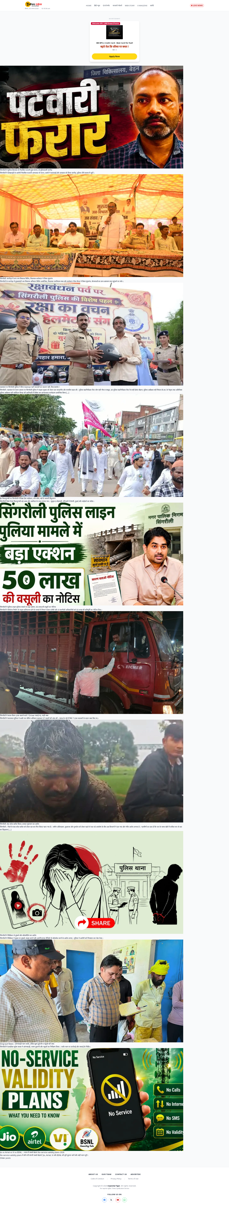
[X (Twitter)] (111, 1200)
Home (88, 5)
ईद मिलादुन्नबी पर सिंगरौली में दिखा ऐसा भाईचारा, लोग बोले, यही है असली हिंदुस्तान (27, 498)
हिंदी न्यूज (97, 5)
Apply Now (114, 56)
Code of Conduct (97, 1179)
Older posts (5, 1158)
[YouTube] (117, 1200)
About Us (93, 1174)
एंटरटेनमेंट (106, 5)
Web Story (130, 5)
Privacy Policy (116, 1179)
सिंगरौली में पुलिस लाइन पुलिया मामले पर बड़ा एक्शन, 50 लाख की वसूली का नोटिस (28, 607)
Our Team (106, 1174)
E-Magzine (142, 5)
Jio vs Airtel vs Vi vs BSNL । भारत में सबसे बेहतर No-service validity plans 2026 (32, 1152)
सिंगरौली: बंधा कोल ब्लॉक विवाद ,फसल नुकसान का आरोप (19, 824)
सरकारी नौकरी (117, 5)
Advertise (136, 1174)
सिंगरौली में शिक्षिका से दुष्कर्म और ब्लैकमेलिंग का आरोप (18, 935)
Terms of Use (133, 1179)
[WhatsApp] (124, 1200)
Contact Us (121, 1174)
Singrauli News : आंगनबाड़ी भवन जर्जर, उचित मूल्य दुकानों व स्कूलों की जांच (27, 1043)
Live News (198, 5)
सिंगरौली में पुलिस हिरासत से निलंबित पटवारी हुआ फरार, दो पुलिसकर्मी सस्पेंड (26, 170)
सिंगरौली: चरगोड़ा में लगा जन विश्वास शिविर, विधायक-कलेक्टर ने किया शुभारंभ (26, 278)
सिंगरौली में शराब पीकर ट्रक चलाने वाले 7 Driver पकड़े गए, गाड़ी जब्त (24, 715)
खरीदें (152, 5)
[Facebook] (104, 1200)
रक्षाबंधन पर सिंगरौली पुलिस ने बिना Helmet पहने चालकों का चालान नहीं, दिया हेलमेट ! (30, 387)
